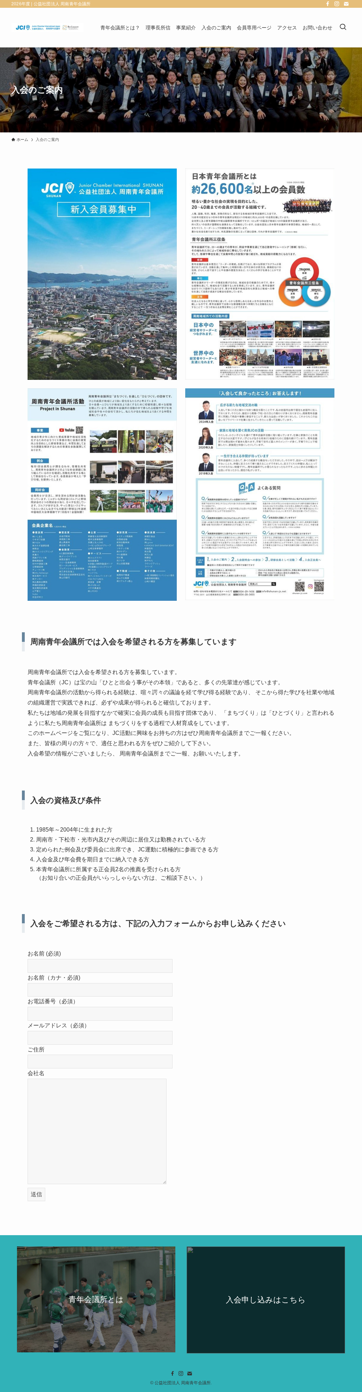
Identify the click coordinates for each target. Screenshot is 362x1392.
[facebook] (327, 4)
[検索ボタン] (343, 27)
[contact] (346, 4)
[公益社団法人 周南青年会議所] (47, 27)
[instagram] (336, 4)
